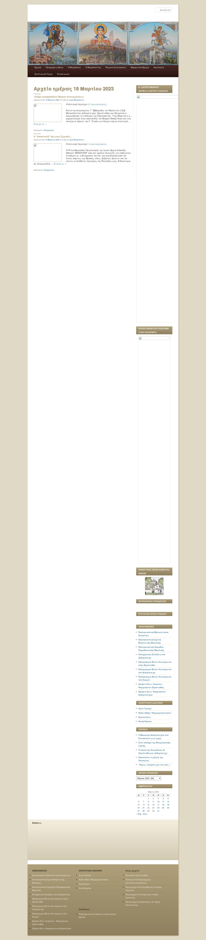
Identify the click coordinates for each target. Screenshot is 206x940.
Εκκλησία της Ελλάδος (137, 875)
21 (144, 807)
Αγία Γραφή (144, 708)
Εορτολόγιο (144, 717)
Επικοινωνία (63, 73)
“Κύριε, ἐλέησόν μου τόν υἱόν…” (154, 764)
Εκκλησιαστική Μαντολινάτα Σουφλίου (51, 875)
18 (163, 804)
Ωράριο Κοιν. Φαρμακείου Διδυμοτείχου (51, 928)
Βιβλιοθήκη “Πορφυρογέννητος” (155, 712)
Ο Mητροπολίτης (93, 67)
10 (158, 801)
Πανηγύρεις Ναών (54, 67)
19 (168, 804)
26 (168, 807)
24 (158, 807)
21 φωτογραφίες (97, 104)
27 (139, 810)
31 (158, 810)
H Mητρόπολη (74, 67)
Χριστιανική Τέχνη (43, 73)
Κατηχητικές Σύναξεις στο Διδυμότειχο (51, 894)
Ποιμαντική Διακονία (116, 67)
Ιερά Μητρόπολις (76, 100)
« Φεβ (138, 813)
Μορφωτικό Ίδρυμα (140, 67)
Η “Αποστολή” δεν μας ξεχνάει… (53, 136)
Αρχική (37, 67)
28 (144, 810)
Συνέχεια (40, 123)
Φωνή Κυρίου (145, 721)
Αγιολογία (159, 67)
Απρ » (145, 813)
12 (168, 801)
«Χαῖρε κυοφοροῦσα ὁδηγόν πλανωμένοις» (59, 96)
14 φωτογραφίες (97, 143)
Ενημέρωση (49, 130)
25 (163, 807)
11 (163, 801)
